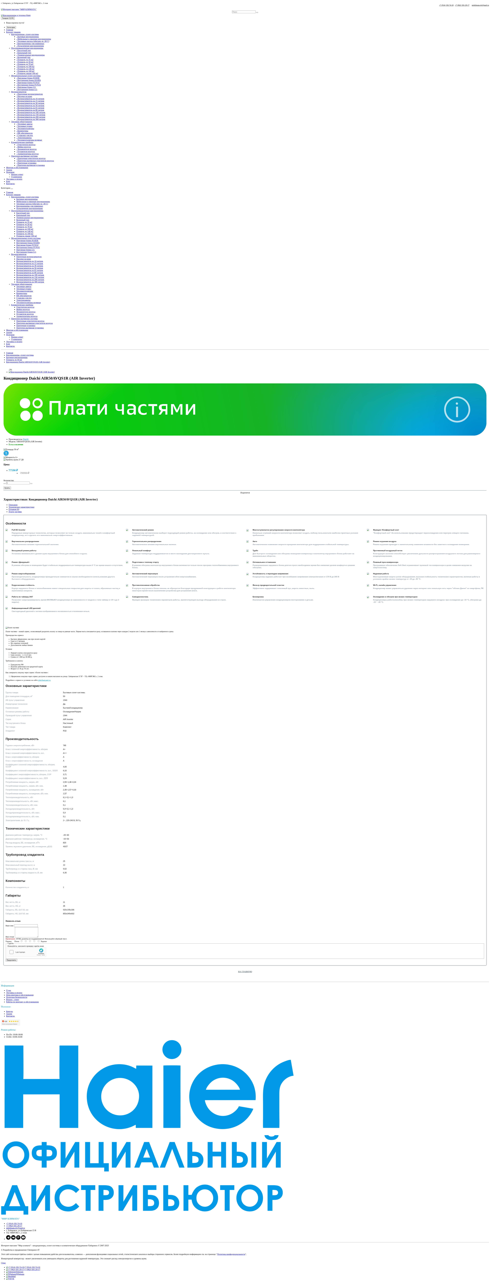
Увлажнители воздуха (25, 312)
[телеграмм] (8, 1241)
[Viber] (246, 496)
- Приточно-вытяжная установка (30, 165)
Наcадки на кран (23, 259)
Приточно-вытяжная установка (30, 328)
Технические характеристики (21, 509)
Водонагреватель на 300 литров (30, 282)
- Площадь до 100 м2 (25, 66)
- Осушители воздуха (25, 151)
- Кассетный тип (23, 50)
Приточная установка (25, 325)
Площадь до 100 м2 (24, 229)
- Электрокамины (24, 138)
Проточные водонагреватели (29, 257)
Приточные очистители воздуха (30, 321)
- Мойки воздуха (23, 147)
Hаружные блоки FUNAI (27, 245)
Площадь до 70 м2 (24, 227)
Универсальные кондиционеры (30, 218)
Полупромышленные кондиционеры (27, 48)
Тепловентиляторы (24, 291)
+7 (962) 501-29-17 (462, 5)
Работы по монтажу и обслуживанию (22, 1004)
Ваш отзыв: (10, 939)
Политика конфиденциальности (231, 1256)
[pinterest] (18, 1241)
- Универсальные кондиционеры (30, 55)
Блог (8, 181)
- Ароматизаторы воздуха (27, 154)
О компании (16, 177)
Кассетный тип (23, 213)
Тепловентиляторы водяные (28, 302)
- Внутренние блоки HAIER (28, 80)
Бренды (9, 1014)
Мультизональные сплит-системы (26, 76)
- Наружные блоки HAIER (27, 78)
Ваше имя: (10, 928)
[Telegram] (241, 496)
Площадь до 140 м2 (24, 231)
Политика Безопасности (16, 1000)
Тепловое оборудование (21, 122)
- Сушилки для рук (24, 135)
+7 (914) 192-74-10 (446, 5)
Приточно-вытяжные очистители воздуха (34, 323)
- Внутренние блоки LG (26, 89)
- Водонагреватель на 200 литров (30, 117)
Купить (7, 488)
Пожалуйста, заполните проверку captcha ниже (26, 948)
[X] (243, 496)
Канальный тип (23, 215)
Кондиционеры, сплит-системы (25, 34)
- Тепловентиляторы (25, 128)
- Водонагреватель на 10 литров (30, 99)
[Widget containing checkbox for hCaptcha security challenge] (27, 954)
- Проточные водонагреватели (29, 94)
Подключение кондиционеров (29, 208)
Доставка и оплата (14, 179)
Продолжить (11, 962)
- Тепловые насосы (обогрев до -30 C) (32, 41)
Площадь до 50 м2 (24, 224)
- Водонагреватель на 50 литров (30, 105)
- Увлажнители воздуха (26, 149)
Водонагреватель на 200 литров (30, 280)
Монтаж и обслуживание (17, 168)
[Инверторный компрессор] (6, 455)
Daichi (25, 439)
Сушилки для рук (24, 298)
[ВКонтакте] (235, 496)
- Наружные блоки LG (26, 87)
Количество (9, 480)
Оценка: (9, 944)
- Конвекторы (22, 131)
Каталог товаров (13, 32)
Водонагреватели (18, 92)
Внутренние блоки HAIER (28, 243)
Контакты (10, 184)
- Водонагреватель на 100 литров (30, 112)
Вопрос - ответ (12, 1002)
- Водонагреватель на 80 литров (30, 110)
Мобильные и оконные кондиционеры (33, 201)
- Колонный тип (23, 57)
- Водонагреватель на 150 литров (30, 115)
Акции (9, 170)
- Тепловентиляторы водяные (29, 140)
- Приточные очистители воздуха (30, 158)
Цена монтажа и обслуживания (19, 997)
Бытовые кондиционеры (27, 199)
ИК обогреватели (24, 296)
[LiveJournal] (255, 496)
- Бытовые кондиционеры (27, 37)
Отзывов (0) (14, 512)
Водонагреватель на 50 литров (29, 268)
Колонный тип (22, 220)
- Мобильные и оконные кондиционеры (33, 39)
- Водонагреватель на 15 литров (30, 101)
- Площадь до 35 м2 (24, 60)
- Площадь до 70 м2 (24, 64)
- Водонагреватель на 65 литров (30, 108)
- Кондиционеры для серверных (30, 43)
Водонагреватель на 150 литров (30, 277)
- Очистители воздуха (25, 145)
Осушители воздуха (25, 314)
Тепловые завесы (23, 286)
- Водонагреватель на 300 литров (30, 119)
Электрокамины (23, 300)
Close (3, 1265)
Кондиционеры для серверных (29, 206)
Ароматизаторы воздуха (26, 316)
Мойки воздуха (23, 309)
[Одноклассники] (238, 496)
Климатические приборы (22, 142)
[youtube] (23, 1241)
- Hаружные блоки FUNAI (27, 83)
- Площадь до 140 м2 (25, 69)
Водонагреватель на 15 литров (29, 263)
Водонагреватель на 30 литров (29, 266)
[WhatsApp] (249, 496)
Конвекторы (21, 293)
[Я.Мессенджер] (232, 496)
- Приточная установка (26, 163)
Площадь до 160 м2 (24, 234)
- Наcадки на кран (24, 96)
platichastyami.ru (44, 682)
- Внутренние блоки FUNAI (28, 85)
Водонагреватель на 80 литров (29, 273)
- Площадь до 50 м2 (24, 62)
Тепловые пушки (23, 289)
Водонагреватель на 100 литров (30, 275)
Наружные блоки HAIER (27, 240)
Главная (9, 30)
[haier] (148, 1216)
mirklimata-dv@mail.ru (480, 5)
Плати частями (15, 514)
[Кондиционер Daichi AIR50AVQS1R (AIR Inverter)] (32, 372)
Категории (11, 27)
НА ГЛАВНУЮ (245, 974)
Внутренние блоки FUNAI (28, 247)
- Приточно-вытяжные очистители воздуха (35, 161)
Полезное (10, 172)
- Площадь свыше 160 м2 (27, 73)
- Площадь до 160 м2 (25, 71)
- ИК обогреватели (24, 133)
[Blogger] (257, 496)
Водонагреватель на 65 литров (29, 270)
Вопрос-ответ (17, 174)
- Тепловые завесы (24, 124)
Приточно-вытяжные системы (24, 156)
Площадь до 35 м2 (24, 222)
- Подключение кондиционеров (30, 46)
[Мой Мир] (252, 496)
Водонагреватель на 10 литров (29, 261)
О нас (8, 993)
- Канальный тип (23, 53)
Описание (13, 507)
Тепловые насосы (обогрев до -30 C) (32, 204)
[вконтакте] (13, 1241)
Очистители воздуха (25, 307)
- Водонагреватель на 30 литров (30, 103)
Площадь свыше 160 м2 (26, 236)
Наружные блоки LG (25, 250)
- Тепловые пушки (24, 126)
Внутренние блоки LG (26, 252)
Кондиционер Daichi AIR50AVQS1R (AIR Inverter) (28, 362)
